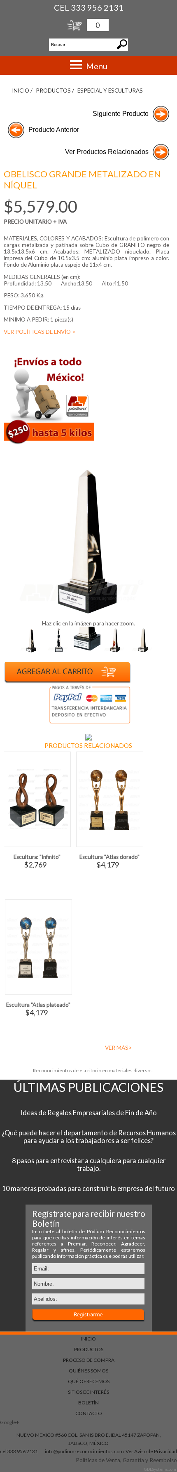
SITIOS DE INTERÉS (88, 1392)
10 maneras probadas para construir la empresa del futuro (88, 1188)
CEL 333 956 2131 (88, 7)
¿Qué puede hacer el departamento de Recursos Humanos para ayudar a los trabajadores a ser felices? (89, 1136)
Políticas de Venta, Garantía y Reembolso (126, 1460)
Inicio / (22, 90)
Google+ (9, 1422)
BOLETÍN (88, 1403)
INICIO (88, 1339)
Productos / (55, 90)
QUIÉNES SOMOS (88, 1371)
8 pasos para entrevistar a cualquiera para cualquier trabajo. (88, 1164)
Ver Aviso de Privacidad (151, 1451)
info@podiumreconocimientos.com (84, 1451)
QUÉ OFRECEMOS (88, 1381)
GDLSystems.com (160, 1469)
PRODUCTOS (88, 1349)
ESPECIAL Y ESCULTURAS (110, 90)
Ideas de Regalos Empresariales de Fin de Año (89, 1112)
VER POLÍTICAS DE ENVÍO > (40, 331)
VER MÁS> (118, 1047)
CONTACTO (88, 1413)
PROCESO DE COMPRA (88, 1360)
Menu (96, 66)
